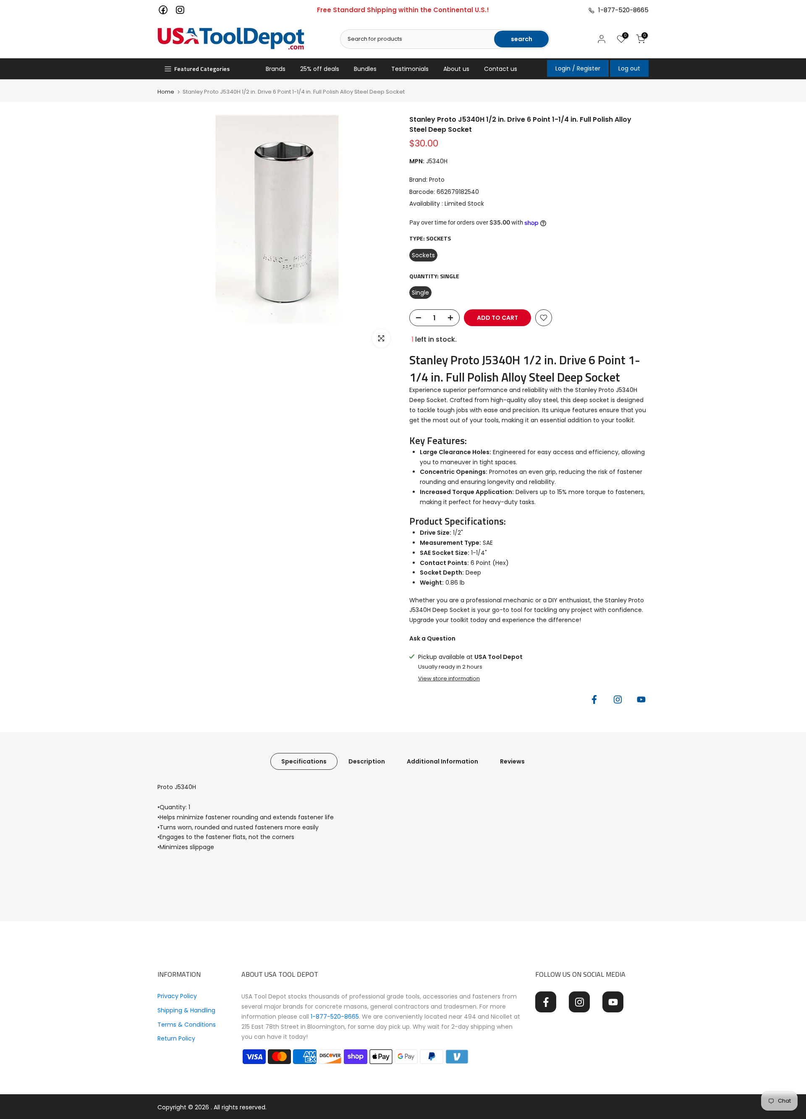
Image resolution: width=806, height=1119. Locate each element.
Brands (275, 69)
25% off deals (319, 69)
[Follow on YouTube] (641, 699)
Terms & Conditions (186, 1024)
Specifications (304, 761)
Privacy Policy (177, 996)
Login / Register (577, 68)
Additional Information (442, 761)
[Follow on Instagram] (617, 699)
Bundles (365, 69)
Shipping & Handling (186, 1010)
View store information (449, 678)
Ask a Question (432, 638)
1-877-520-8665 (622, 9)
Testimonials (410, 69)
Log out (629, 68)
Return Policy (176, 1038)
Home (165, 92)
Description (366, 761)
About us (456, 69)
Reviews (512, 761)
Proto (437, 179)
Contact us (500, 69)
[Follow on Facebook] (594, 699)
